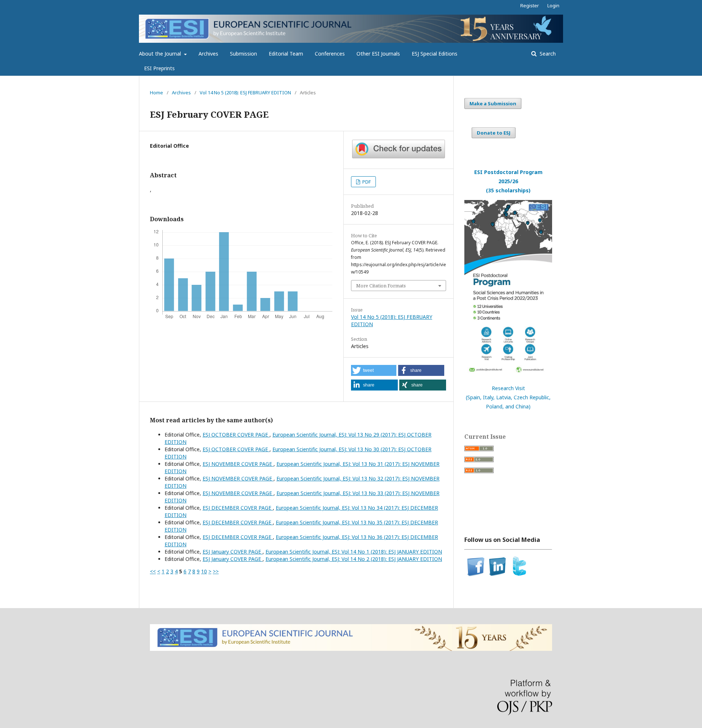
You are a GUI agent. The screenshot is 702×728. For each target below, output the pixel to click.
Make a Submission (492, 103)
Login (553, 5)
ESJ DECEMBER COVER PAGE (238, 507)
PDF (366, 181)
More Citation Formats (381, 285)
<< (153, 571)
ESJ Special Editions (434, 53)
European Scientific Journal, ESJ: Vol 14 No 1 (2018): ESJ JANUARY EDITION (353, 551)
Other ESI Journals (378, 53)
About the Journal (160, 53)
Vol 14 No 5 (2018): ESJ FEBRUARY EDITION (245, 92)
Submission (243, 53)
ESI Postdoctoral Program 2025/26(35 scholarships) (508, 181)
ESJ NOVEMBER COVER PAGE (238, 463)
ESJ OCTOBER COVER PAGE (236, 434)
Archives (208, 53)
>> (216, 571)
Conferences (330, 53)
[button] (373, 370)
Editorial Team (286, 53)
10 (204, 571)
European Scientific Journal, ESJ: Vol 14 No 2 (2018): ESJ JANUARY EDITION (353, 558)
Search (547, 53)
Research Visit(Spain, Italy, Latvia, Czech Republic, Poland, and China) (508, 397)
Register (529, 5)
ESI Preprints (159, 68)
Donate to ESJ (493, 132)
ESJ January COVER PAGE (233, 551)
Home (156, 92)
